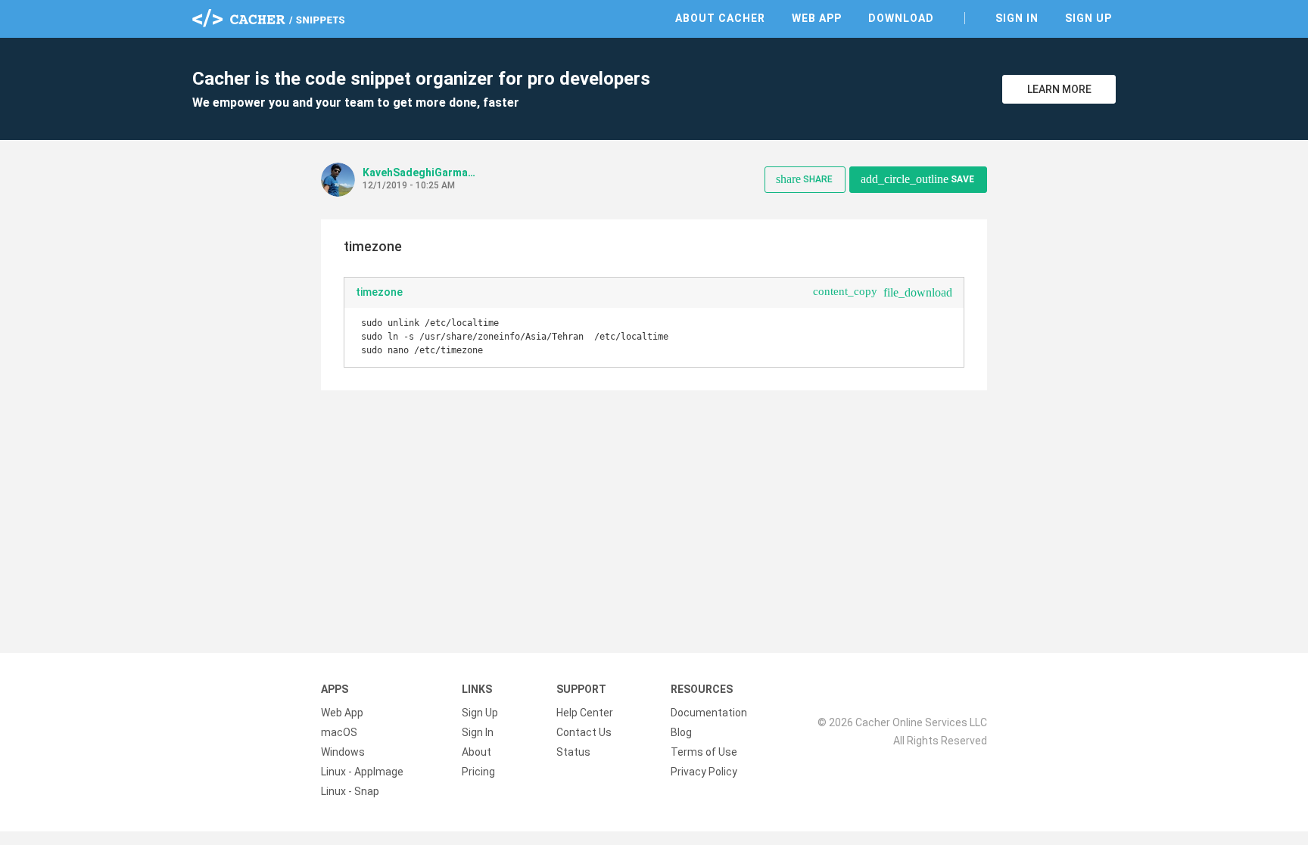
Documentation (709, 713)
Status (573, 752)
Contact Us (584, 732)
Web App (817, 18)
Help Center (584, 713)
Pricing (478, 772)
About (476, 752)
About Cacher (720, 18)
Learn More (1059, 89)
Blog (681, 732)
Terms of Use (704, 752)
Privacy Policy (704, 772)
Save (917, 178)
